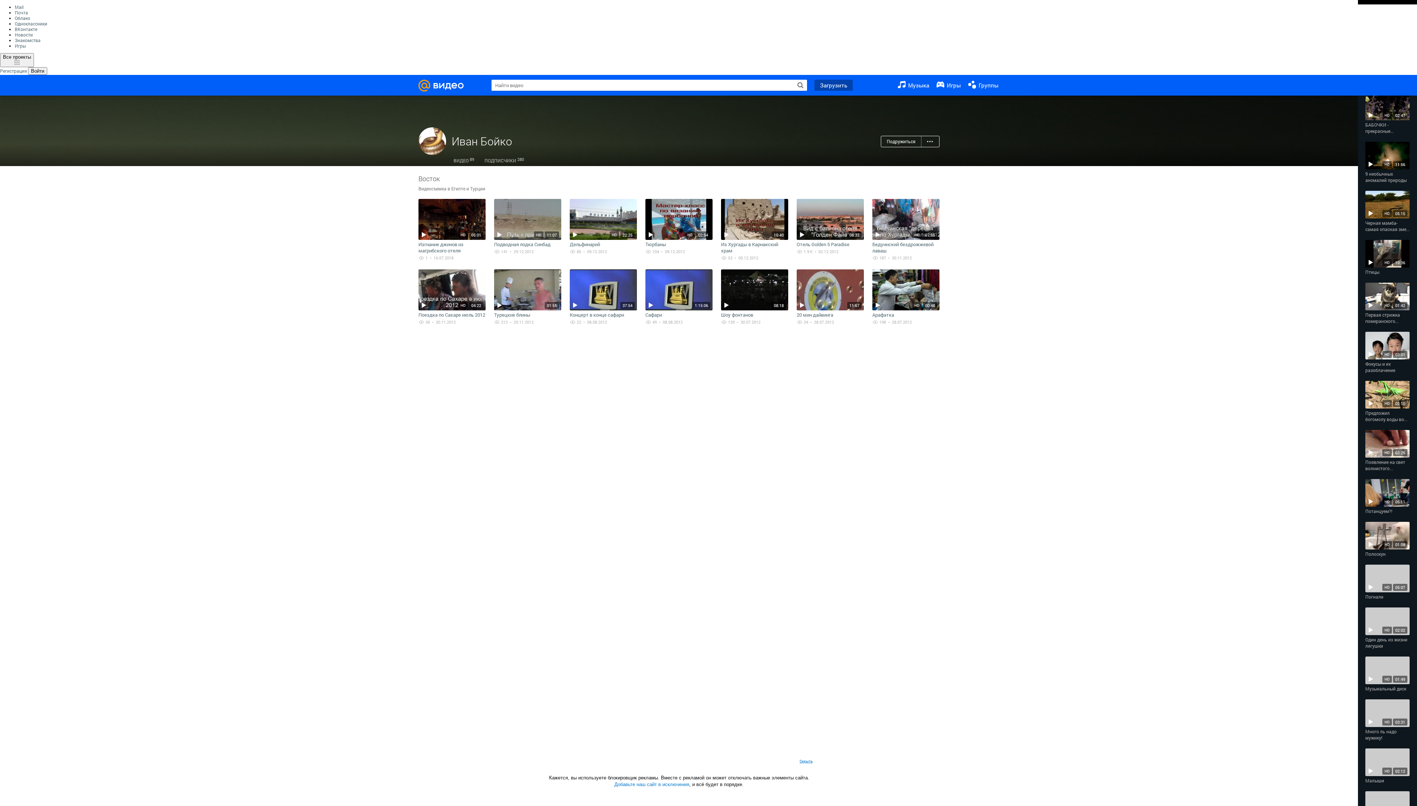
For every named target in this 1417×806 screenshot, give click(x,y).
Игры (20, 46)
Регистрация (13, 71)
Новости (24, 35)
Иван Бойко (482, 141)
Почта (21, 13)
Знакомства (28, 40)
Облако (22, 18)
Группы (988, 85)
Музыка (918, 85)
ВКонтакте (26, 29)
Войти (37, 71)
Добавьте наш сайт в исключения (651, 784)
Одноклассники (31, 24)
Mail (19, 7)
